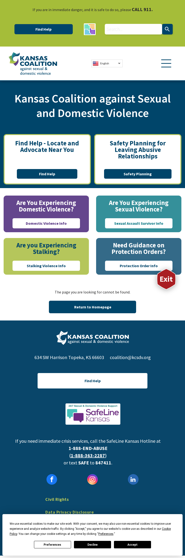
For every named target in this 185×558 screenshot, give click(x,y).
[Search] (167, 29)
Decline (92, 544)
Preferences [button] (105, 534)
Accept (132, 544)
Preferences (52, 544)
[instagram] (92, 480)
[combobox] (133, 29)
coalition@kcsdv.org (130, 357)
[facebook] (51, 480)
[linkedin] (133, 480)
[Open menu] (166, 63)
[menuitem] (92, 503)
